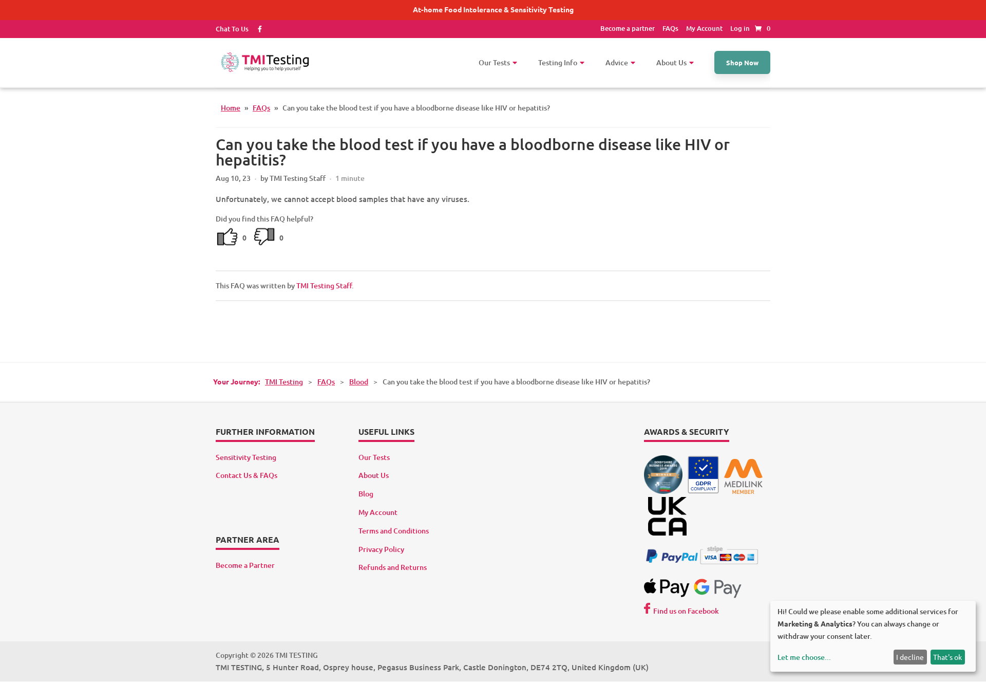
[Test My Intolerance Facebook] (256, 28)
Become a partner (627, 28)
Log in (740, 28)
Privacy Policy (381, 549)
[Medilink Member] (743, 491)
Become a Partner (245, 565)
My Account (704, 28)
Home (230, 108)
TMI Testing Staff (324, 285)
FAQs (670, 28)
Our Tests (374, 457)
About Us (373, 475)
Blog (365, 494)
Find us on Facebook (686, 611)
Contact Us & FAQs (246, 475)
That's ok (947, 656)
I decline (910, 656)
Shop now (742, 62)
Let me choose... (804, 657)
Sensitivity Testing (246, 457)
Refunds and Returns (392, 567)
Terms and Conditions (393, 531)
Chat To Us (232, 28)
